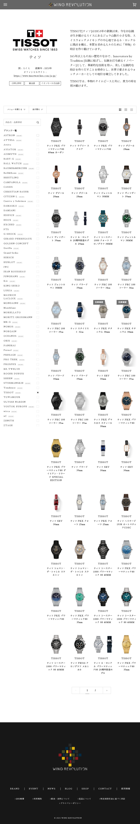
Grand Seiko (11, 253)
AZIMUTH (13, 154)
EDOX (11, 220)
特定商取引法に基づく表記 (113, 799)
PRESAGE (13, 355)
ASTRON (12, 135)
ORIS (10, 341)
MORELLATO (12, 313)
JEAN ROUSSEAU (15, 272)
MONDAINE (14, 303)
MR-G (10, 322)
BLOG (68, 789)
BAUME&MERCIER (18, 168)
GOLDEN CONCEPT (16, 244)
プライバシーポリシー (70, 803)
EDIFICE (12, 215)
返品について (85, 799)
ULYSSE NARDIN (15, 402)
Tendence (13, 388)
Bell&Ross (13, 173)
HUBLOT (13, 262)
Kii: (9, 281)
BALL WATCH (16, 163)
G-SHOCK (13, 234)
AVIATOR (13, 150)
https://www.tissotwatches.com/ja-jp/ (35, 76)
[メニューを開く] (9, 4)
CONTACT (105, 789)
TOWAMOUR (12, 397)
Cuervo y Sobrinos (18, 201)
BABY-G (12, 159)
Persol (11, 350)
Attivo (7, 145)
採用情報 (125, 789)
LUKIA (11, 291)
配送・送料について (60, 799)
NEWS (51, 789)
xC (8, 416)
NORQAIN (10, 331)
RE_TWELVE (12, 369)
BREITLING (11, 178)
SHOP (85, 789)
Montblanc (10, 308)
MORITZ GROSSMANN (18, 317)
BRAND (14, 789)
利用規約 (38, 799)
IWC (6, 267)
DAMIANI (10, 210)
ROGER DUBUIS (14, 374)
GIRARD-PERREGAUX (18, 239)
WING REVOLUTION (71, 818)
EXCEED (12, 225)
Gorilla (11, 248)
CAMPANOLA (15, 182)
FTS (6, 229)
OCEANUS (13, 336)
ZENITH (9, 421)
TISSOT (12, 393)
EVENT (33, 789)
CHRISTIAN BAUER (16, 192)
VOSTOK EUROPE (18, 407)
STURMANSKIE (17, 383)
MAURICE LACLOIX (13, 297)
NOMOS (12, 327)
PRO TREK (14, 360)
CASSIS (8, 187)
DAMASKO (13, 206)
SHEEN (11, 378)
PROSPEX (13, 364)
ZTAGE (8, 425)
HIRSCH (9, 257)
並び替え (36, 109)
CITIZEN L (14, 197)
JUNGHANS (14, 276)
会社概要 (20, 799)
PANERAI (10, 346)
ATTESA (12, 140)
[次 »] (107, 690)
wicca (10, 411)
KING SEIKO (12, 286)
